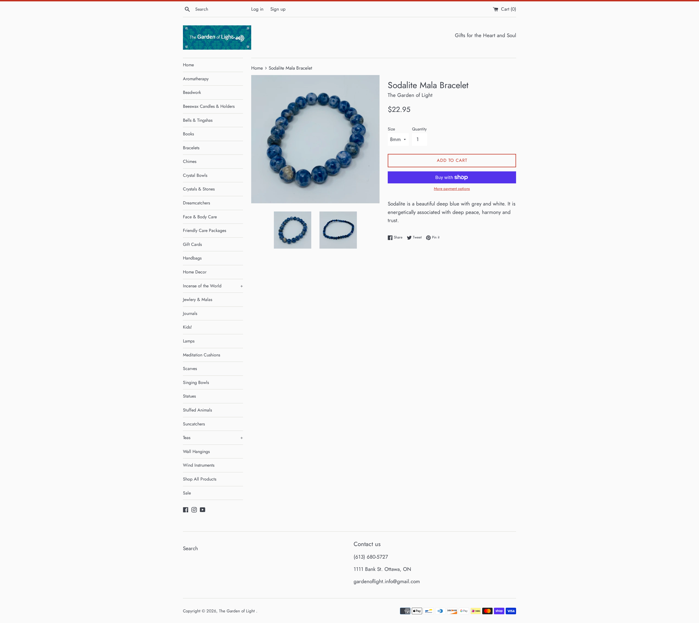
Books (188, 134)
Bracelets (191, 148)
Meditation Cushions (201, 355)
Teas (213, 437)
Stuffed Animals (197, 410)
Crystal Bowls (195, 175)
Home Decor (194, 272)
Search (190, 548)
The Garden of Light (237, 611)
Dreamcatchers (196, 203)
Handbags (192, 258)
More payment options (452, 188)
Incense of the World (213, 286)
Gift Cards (192, 244)
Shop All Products (199, 479)
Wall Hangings (196, 451)
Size (391, 129)
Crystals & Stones (199, 189)
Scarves (190, 368)
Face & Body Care (200, 217)
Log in (257, 9)
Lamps (188, 341)
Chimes (189, 161)
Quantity (419, 129)
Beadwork (192, 92)
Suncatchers (194, 424)
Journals (190, 313)
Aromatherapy (196, 79)
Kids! (187, 327)
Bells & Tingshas (197, 120)
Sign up (278, 9)
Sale (187, 493)
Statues (189, 396)
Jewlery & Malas (197, 299)
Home (188, 65)
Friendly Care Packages (204, 230)
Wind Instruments (198, 465)
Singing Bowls (196, 382)
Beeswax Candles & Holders (209, 106)
